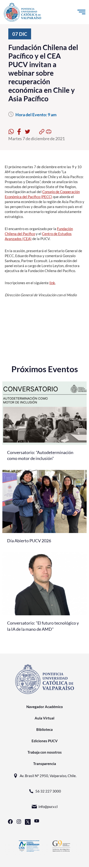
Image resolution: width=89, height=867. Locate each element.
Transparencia (44, 763)
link (52, 283)
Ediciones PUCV (45, 741)
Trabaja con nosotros (45, 752)
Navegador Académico (44, 707)
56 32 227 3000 (48, 791)
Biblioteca (44, 729)
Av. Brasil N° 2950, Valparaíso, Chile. (48, 776)
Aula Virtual (44, 718)
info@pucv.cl (48, 806)
